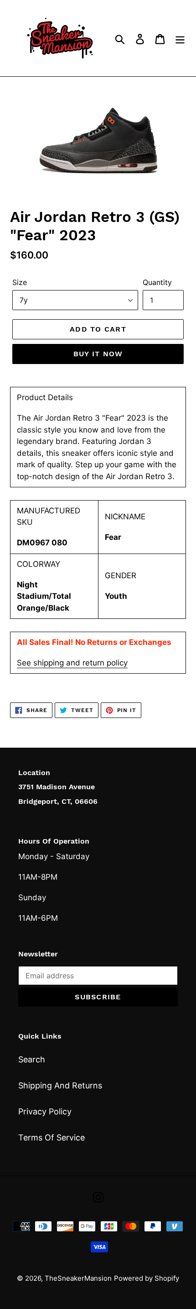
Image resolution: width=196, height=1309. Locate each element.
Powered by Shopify (146, 1278)
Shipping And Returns (60, 1085)
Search (31, 1059)
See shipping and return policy (72, 662)
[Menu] (180, 38)
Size (19, 282)
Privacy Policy (45, 1111)
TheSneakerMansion (78, 1278)
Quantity (157, 282)
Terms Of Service (51, 1137)
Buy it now (98, 353)
